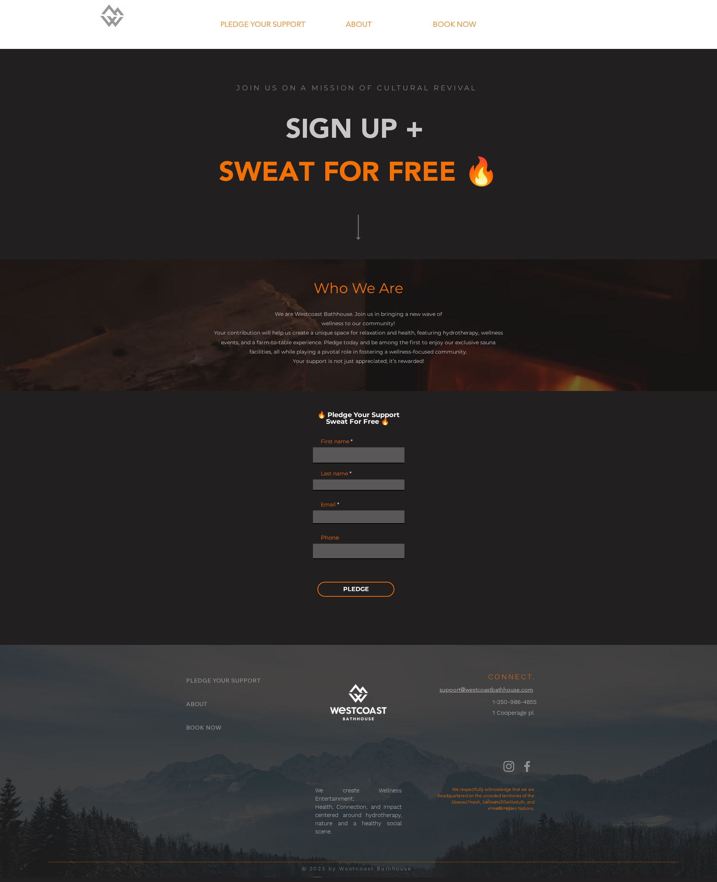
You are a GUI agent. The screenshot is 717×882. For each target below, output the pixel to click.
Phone (330, 537)
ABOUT (196, 704)
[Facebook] (527, 766)
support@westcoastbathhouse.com (486, 689)
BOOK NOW (203, 727)
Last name (334, 473)
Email (328, 504)
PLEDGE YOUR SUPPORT (212, 680)
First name (335, 441)
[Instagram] (509, 766)
